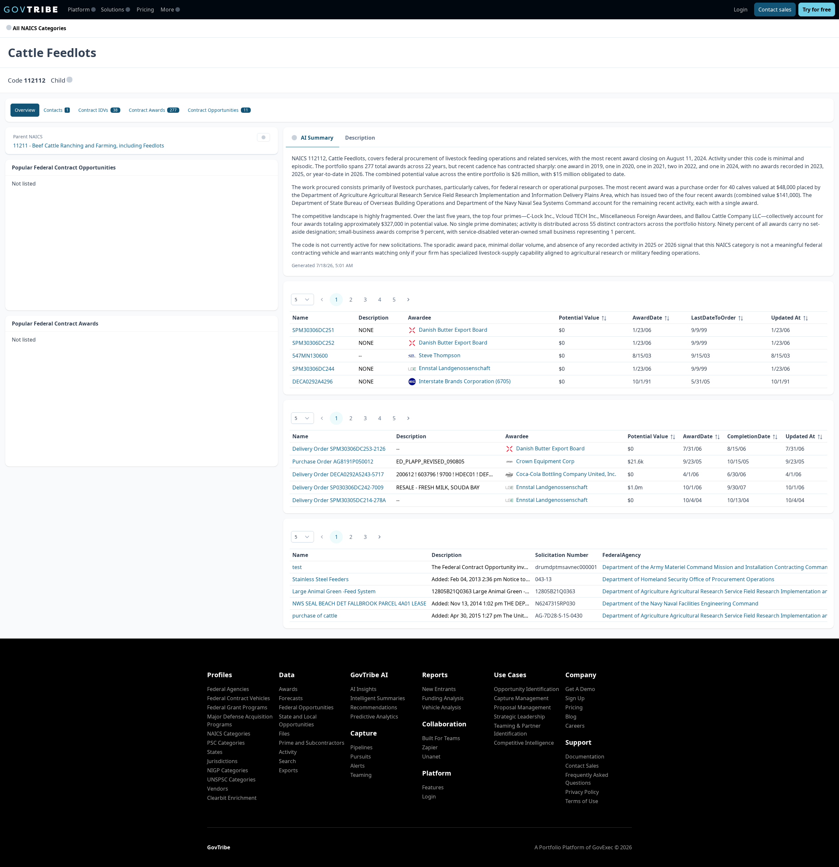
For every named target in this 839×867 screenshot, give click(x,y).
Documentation (584, 756)
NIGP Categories (227, 770)
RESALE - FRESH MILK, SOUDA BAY (437, 487)
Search (287, 761)
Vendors (217, 788)
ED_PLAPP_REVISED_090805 (430, 461)
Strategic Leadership (519, 716)
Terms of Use (581, 801)
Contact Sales (582, 765)
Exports (288, 770)
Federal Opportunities (306, 707)
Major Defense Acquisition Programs (240, 720)
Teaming (361, 774)
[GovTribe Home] (30, 9)
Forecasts (291, 698)
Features (433, 787)
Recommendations (373, 707)
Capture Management (521, 698)
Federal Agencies (228, 689)
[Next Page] (408, 299)
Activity (288, 752)
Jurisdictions (222, 761)
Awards (288, 689)
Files (284, 733)
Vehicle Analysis (441, 707)
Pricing (145, 9)
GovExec (602, 847)
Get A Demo (580, 689)
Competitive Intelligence (524, 742)
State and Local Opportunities (298, 720)
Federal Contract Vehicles (238, 698)
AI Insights (363, 689)
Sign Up (575, 698)
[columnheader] (593, 318)
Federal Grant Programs (237, 707)
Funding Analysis (443, 698)
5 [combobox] (296, 299)
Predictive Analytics (374, 716)
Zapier (430, 747)
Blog (570, 716)
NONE (366, 330)
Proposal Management (522, 707)
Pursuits (360, 756)
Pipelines (361, 747)
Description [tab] (360, 137)
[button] (69, 80)
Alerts (357, 765)
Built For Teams (441, 738)
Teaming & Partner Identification (517, 729)
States (215, 752)
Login (741, 9)
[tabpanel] (558, 211)
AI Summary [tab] (317, 137)
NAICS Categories (228, 733)
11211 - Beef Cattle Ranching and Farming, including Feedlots (88, 145)
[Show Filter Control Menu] (263, 137)
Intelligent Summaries (377, 698)
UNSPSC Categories (231, 779)
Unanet (431, 756)
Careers (575, 725)
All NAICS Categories (38, 28)
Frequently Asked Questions (586, 778)
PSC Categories (226, 742)
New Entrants (439, 689)
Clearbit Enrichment (232, 797)
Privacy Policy (582, 792)
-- (360, 355)
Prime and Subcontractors (311, 742)
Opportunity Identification (526, 689)
